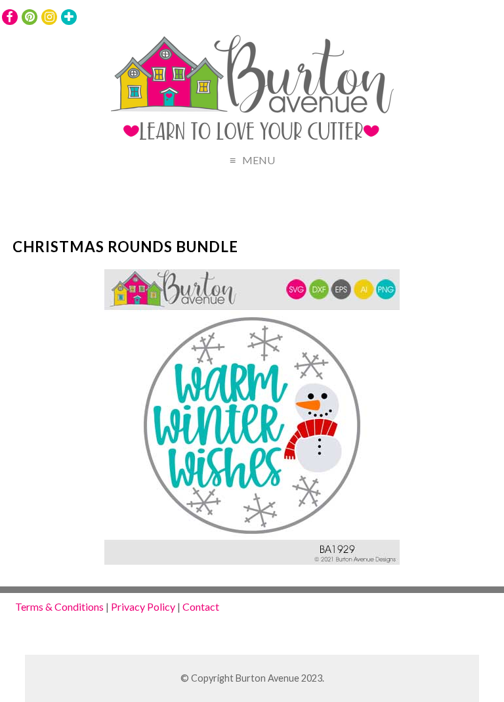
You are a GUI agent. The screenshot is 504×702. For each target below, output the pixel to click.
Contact (200, 606)
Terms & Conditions (59, 606)
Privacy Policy (143, 606)
